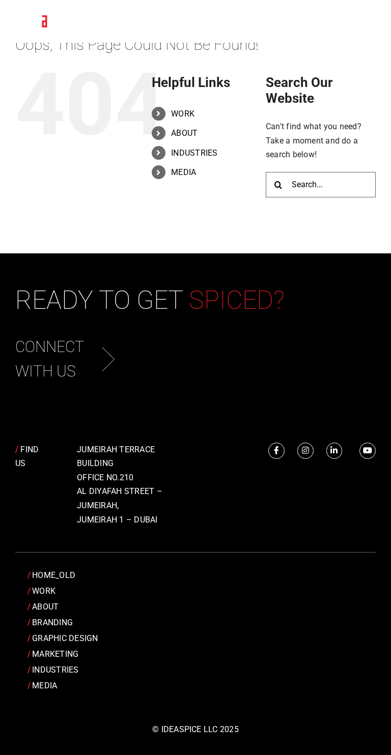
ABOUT (184, 133)
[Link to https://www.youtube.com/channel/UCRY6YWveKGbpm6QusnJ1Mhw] (367, 451)
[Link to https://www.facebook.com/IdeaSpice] (276, 451)
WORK (182, 114)
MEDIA (183, 172)
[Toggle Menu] (360, 21)
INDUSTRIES (194, 153)
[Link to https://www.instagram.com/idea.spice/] (305, 451)
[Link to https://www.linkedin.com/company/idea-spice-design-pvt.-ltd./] (334, 451)
